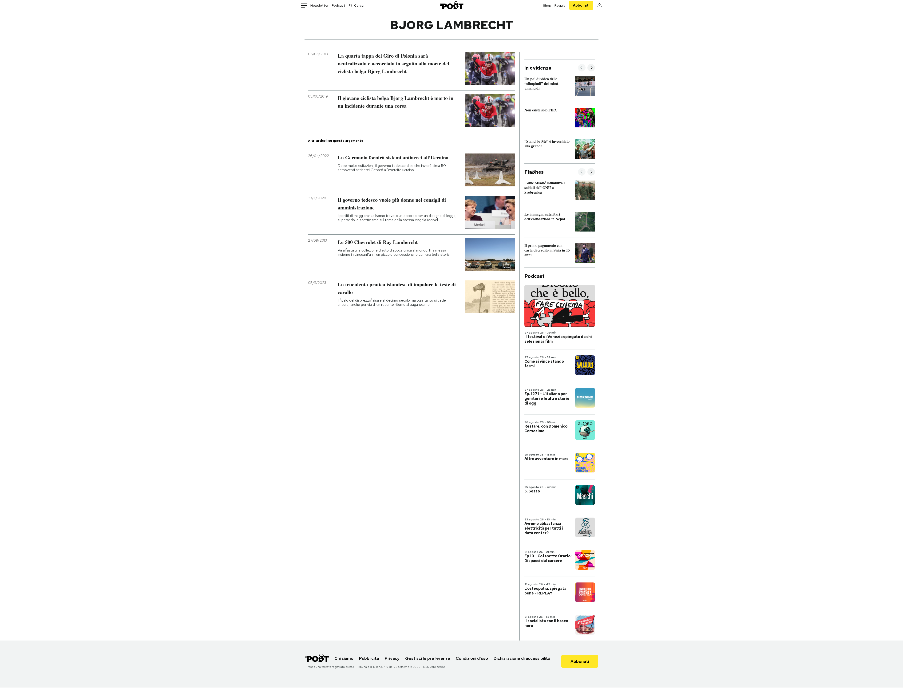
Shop (547, 5)
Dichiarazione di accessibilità (522, 658)
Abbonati (581, 5)
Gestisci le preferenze (427, 658)
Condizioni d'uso (472, 658)
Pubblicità (369, 658)
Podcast (338, 5)
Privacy (392, 658)
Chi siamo (343, 658)
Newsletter (319, 5)
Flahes (534, 172)
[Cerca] (350, 5)
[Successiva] (591, 68)
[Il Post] (451, 5)
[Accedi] (599, 5)
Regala (559, 5)
